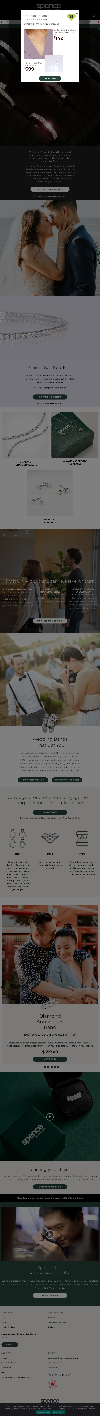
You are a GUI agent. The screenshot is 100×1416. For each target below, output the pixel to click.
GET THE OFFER (50, 78)
